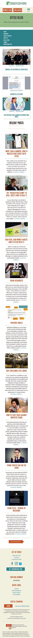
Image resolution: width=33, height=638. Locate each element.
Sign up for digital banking (22, 606)
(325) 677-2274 (16, 555)
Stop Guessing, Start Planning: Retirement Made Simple (16, 115)
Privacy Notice (16, 592)
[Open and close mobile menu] (28, 9)
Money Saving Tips (8, 44)
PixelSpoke (23, 618)
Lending (5, 42)
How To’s (6, 38)
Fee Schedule (16, 594)
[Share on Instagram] (16, 564)
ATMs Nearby (18, 10)
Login (8, 606)
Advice (5, 32)
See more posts (15, 541)
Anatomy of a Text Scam (16, 94)
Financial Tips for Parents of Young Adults (16, 69)
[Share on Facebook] (12, 564)
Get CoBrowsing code (15, 569)
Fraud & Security (8, 36)
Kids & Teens (6, 40)
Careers (16, 588)
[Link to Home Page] (16, 3)
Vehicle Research (16, 590)
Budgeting (6, 34)
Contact (16, 557)
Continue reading (19, 172)
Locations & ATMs (16, 559)
